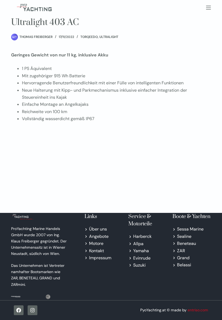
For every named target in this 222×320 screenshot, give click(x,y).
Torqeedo (89, 37)
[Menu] (208, 7)
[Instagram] (32, 310)
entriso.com (198, 310)
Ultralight (108, 37)
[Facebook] (19, 310)
